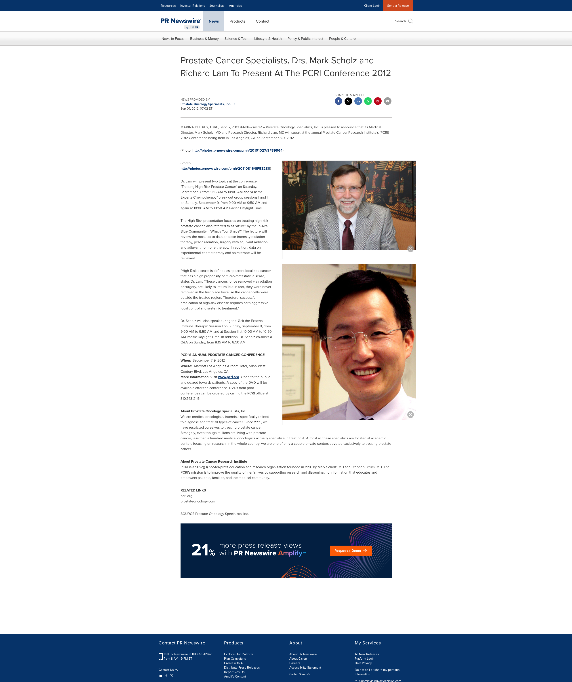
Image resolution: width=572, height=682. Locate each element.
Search (400, 21)
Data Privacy (363, 663)
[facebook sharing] (338, 101)
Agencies (235, 5)
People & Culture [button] (342, 38)
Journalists (217, 5)
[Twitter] (172, 675)
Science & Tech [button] (236, 38)
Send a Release (398, 5)
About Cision (298, 658)
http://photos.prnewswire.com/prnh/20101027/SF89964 (237, 150)
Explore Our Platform (238, 654)
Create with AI (233, 663)
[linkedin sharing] (358, 101)
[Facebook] (166, 675)
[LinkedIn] (161, 675)
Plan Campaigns (235, 658)
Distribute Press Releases (242, 667)
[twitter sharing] (348, 101)
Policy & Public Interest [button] (305, 38)
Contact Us (167, 669)
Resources (168, 5)
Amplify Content (235, 676)
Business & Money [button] (204, 38)
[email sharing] (387, 101)
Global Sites (298, 674)
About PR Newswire (303, 654)
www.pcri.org (228, 376)
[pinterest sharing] (378, 101)
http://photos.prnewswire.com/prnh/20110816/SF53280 (225, 168)
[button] (349, 205)
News (214, 21)
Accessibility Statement (305, 667)
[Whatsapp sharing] (368, 101)
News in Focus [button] (173, 38)
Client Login (372, 5)
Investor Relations (192, 5)
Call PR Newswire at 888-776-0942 (188, 654)
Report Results (234, 672)
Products (237, 21)
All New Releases (367, 654)
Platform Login (364, 658)
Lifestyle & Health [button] (268, 38)
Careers (294, 663)
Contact (262, 21)
